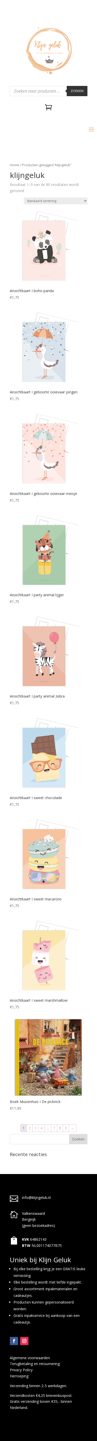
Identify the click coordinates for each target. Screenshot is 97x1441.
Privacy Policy (21, 1369)
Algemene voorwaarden (30, 1357)
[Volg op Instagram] (24, 1341)
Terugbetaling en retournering (35, 1363)
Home (14, 165)
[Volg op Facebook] (14, 1341)
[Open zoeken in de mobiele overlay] (48, 91)
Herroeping (19, 1376)
